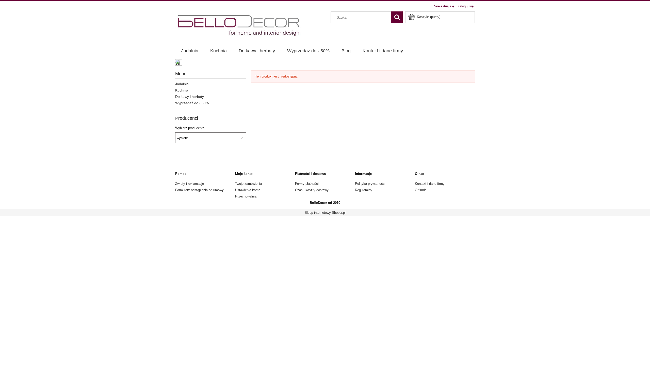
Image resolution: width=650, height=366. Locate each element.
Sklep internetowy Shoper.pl (325, 213)
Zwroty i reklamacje (189, 184)
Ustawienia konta (247, 190)
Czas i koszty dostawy (312, 190)
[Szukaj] (397, 17)
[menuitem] (189, 51)
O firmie (421, 190)
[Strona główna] (239, 25)
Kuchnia (181, 90)
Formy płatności (307, 184)
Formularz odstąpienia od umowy (199, 190)
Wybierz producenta (189, 128)
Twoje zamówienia (248, 184)
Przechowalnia (245, 196)
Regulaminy (363, 190)
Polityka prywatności (370, 184)
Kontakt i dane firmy (430, 184)
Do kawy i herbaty (189, 97)
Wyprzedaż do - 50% (192, 103)
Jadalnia (182, 84)
